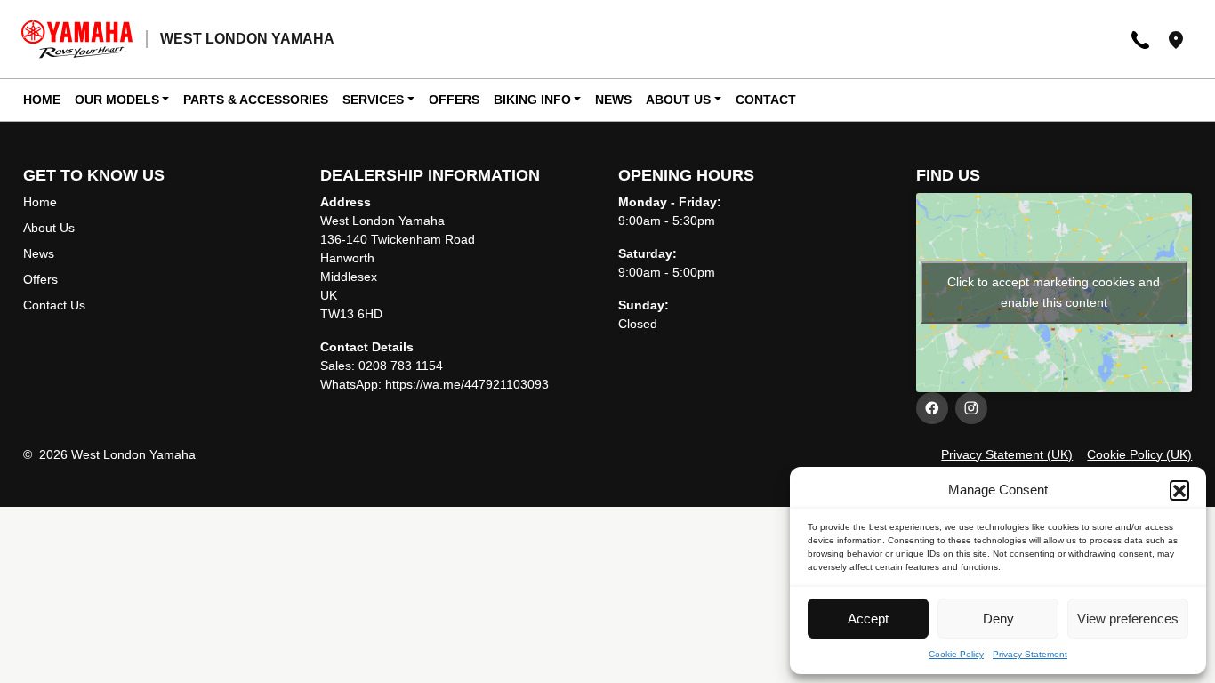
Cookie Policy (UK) (1139, 454)
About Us (678, 99)
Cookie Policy (956, 654)
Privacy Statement (1030, 654)
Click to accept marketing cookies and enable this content (1053, 292)
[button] (1179, 490)
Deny (998, 618)
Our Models (117, 99)
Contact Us (54, 305)
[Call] (1140, 39)
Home (41, 99)
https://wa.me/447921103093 (467, 384)
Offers (454, 99)
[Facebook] (932, 408)
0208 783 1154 (400, 365)
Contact (766, 99)
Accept (868, 618)
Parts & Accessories (255, 99)
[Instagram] (971, 408)
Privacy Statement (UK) (1007, 454)
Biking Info (532, 99)
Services (373, 99)
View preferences (1128, 618)
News (613, 99)
